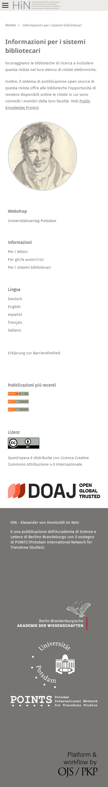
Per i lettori (18, 251)
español (15, 314)
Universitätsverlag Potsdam (32, 220)
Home (10, 25)
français (15, 322)
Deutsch (15, 298)
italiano (14, 330)
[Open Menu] (5, 5)
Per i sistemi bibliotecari (29, 267)
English (14, 306)
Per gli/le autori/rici (26, 259)
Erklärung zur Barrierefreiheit (34, 353)
